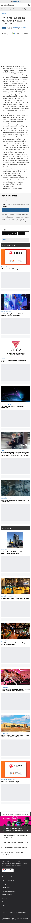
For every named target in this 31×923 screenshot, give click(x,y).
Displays (24, 9)
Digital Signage (13, 9)
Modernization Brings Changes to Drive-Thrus (15, 836)
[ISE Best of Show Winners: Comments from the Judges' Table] (15, 824)
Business (4, 13)
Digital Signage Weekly (9, 234)
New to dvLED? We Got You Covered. (13, 853)
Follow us (17, 33)
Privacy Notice (23, 216)
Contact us (5, 902)
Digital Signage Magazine (19, 27)
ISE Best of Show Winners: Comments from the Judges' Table (15, 829)
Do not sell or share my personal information (14, 912)
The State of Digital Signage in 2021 (16, 842)
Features (21, 234)
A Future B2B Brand (7, 909)
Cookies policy (6, 887)
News (3, 28)
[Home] (15, 1)
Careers (4, 905)
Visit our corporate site (14, 865)
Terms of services (21, 214)
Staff (9, 27)
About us (4, 898)
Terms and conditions (8, 877)
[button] (2, 5)
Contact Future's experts (8, 880)
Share (5, 33)
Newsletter (26, 33)
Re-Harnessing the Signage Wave (15, 847)
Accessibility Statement (8, 891)
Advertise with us (7, 894)
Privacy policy (5, 884)
